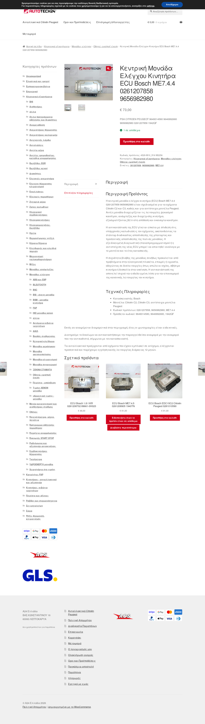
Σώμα (29, 510)
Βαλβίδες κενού (38, 168)
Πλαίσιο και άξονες (37, 495)
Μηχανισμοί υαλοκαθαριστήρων (40, 258)
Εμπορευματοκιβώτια (38, 86)
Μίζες (32, 264)
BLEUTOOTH (39, 284)
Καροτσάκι (74, 637)
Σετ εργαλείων (34, 505)
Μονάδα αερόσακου (44, 346)
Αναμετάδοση (37, 124)
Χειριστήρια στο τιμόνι (42, 469)
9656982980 (148, 165)
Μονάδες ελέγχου (81, 46)
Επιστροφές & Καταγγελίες (113, 22)
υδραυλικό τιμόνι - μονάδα (43, 397)
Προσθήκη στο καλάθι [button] (82, 417)
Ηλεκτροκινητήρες (39, 219)
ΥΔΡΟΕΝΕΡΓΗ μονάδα (41, 464)
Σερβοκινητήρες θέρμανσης (38, 453)
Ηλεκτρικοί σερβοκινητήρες (38, 213)
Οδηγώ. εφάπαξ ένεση (105, 46)
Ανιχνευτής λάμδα (40, 139)
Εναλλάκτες (36, 191)
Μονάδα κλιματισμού (45, 359)
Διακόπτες (35, 173)
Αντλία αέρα (36, 150)
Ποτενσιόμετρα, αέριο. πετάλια (41, 418)
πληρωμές (74, 678)
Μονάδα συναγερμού (45, 364)
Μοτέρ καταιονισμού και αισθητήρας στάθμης (43, 405)
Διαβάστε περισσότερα (123, 427)
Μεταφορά (29, 34)
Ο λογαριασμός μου (80, 649)
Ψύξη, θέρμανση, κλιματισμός (35, 517)
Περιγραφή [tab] (71, 184)
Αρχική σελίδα (34, 46)
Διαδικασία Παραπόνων (82, 626)
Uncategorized (33, 76)
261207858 (135, 165)
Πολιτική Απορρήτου (80, 620)
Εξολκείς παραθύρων (41, 196)
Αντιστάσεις (36, 145)
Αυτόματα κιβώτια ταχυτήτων (43, 324)
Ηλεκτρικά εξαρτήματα (56, 46)
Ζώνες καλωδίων (38, 206)
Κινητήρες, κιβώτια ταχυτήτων (37, 489)
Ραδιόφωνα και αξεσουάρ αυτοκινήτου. (42, 445)
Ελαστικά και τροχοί (38, 81)
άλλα (32, 111)
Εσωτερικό (32, 91)
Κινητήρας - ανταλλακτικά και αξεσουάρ (41, 481)
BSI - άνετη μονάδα (43, 294)
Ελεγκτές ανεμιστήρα (41, 178)
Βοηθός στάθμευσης (44, 336)
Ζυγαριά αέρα (37, 201)
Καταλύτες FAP (34, 474)
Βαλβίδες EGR (37, 163)
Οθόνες (33, 411)
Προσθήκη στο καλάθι (136, 141)
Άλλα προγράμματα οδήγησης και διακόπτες (43, 118)
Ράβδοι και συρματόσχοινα (41, 500)
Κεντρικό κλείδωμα (43, 341)
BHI (31, 101)
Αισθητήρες (35, 106)
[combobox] (165, 11)
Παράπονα (74, 672)
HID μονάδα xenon (43, 312)
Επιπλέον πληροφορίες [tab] (78, 193)
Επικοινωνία (75, 631)
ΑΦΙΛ (35, 331)
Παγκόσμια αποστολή (81, 666)
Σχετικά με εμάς (78, 684)
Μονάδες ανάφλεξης (41, 269)
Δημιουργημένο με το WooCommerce (69, 707)
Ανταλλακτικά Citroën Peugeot (40, 22)
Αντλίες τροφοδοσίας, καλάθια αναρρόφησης (42, 157)
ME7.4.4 (159, 165)
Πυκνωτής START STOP (41, 438)
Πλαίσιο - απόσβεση (44, 382)
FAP (35, 307)
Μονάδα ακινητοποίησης (42, 353)
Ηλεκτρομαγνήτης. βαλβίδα (39, 226)
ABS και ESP (39, 279)
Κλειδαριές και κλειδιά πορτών (42, 250)
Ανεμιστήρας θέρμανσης (43, 129)
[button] (108, 68)
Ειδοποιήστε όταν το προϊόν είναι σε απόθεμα (123, 419)
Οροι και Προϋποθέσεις (77, 22)
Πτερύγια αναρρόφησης (43, 432)
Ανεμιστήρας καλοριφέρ (43, 134)
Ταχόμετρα (35, 459)
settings (150, 6)
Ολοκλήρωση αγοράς (80, 655)
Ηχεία (32, 233)
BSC (35, 289)
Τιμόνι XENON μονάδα (40, 389)
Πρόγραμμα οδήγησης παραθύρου (41, 426)
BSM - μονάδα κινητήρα (40, 301)
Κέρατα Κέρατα (38, 243)
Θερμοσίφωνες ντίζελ (41, 238)
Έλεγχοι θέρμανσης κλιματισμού (40, 185)
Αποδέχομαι (172, 4)
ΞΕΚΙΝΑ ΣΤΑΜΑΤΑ (42, 369)
